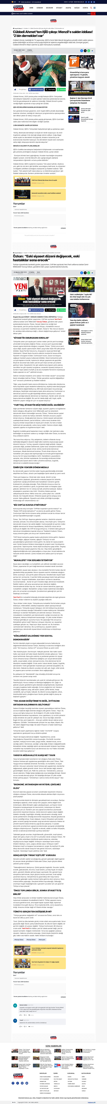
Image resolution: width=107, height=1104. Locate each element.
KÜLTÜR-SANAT (58, 1079)
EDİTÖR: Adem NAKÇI (33, 93)
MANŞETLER (43, 1081)
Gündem (26, 28)
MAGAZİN (56, 1076)
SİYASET (84, 1081)
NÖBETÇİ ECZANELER (45, 1093)
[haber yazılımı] (91, 1102)
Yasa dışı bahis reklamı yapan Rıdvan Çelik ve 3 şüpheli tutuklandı (79, 322)
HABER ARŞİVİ (71, 1083)
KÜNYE (66, 1)
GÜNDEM (84, 1079)
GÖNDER (63, 228)
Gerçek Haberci (18, 28)
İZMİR (83, 1076)
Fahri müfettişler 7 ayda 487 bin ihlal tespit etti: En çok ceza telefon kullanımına (81, 296)
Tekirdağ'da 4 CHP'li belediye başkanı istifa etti (87, 332)
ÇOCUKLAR (57, 1088)
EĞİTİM (55, 1081)
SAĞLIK (84, 1090)
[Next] (94, 13)
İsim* (14, 206)
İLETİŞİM (70, 1)
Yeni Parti (58, 319)
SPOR (83, 1086)
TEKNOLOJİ (57, 1083)
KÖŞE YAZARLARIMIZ (45, 1076)
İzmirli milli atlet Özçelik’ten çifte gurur (86, 110)
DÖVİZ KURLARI (44, 1086)
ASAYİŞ (84, 1083)
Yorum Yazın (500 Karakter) (21, 213)
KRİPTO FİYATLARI (44, 1090)
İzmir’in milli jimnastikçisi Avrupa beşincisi (87, 119)
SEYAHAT (56, 1090)
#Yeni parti (42, 939)
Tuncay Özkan (41, 322)
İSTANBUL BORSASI (45, 1083)
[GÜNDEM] (81, 62)
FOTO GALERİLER (36, 2)
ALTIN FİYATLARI (44, 1088)
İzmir (38, 272)
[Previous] (92, 13)
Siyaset (25, 252)
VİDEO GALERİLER (26, 2)
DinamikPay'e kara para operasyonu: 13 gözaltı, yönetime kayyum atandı (34, 13)
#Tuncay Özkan (19, 939)
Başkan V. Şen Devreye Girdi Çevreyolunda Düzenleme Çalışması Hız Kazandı (81, 100)
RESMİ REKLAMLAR (79, 1)
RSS (14, 1102)
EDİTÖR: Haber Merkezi (35, 313)
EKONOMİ (84, 1088)
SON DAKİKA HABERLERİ (74, 1086)
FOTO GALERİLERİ (44, 1079)
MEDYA (55, 1086)
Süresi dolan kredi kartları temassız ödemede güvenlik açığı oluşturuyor (86, 341)
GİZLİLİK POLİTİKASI (73, 1079)
